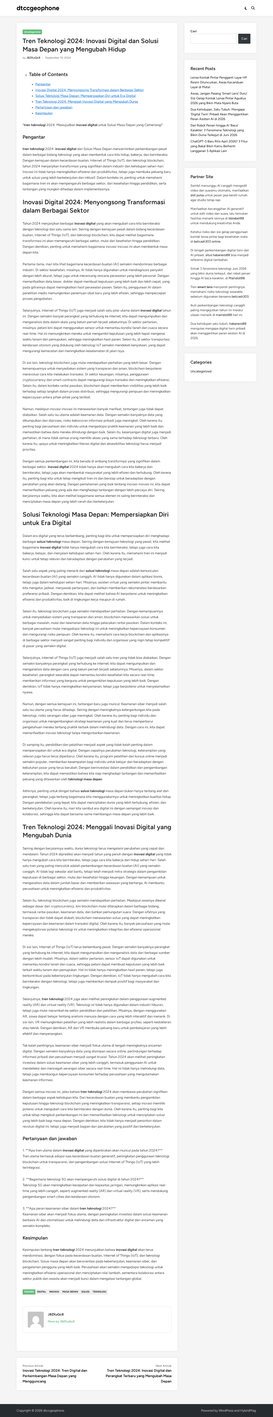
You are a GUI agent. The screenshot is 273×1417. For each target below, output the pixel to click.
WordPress (226, 1410)
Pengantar (43, 84)
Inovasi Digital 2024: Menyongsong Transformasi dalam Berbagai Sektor (89, 90)
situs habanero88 (217, 255)
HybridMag (248, 1410)
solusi (85, 1291)
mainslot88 (224, 315)
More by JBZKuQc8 (61, 1321)
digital (41, 1291)
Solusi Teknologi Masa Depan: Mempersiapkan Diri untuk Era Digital (85, 96)
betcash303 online (207, 241)
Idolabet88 (236, 218)
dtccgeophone (38, 8)
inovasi (54, 1291)
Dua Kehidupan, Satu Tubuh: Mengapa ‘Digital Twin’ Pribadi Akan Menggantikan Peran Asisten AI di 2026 (219, 114)
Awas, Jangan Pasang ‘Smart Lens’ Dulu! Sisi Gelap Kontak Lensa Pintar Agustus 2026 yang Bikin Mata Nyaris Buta (218, 98)
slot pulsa (197, 195)
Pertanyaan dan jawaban (53, 107)
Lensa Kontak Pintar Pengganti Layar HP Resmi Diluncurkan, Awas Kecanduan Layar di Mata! (218, 82)
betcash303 (240, 296)
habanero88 (237, 324)
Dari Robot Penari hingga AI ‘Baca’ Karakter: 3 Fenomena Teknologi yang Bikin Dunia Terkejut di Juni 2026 (217, 130)
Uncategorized (32, 32)
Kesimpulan (44, 113)
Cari (193, 31)
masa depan (70, 1291)
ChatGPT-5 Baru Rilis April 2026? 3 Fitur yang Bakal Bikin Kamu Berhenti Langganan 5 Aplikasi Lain (219, 146)
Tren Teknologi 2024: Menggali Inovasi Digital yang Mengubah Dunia (86, 102)
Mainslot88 (237, 278)
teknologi (99, 1291)
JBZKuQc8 (33, 57)
